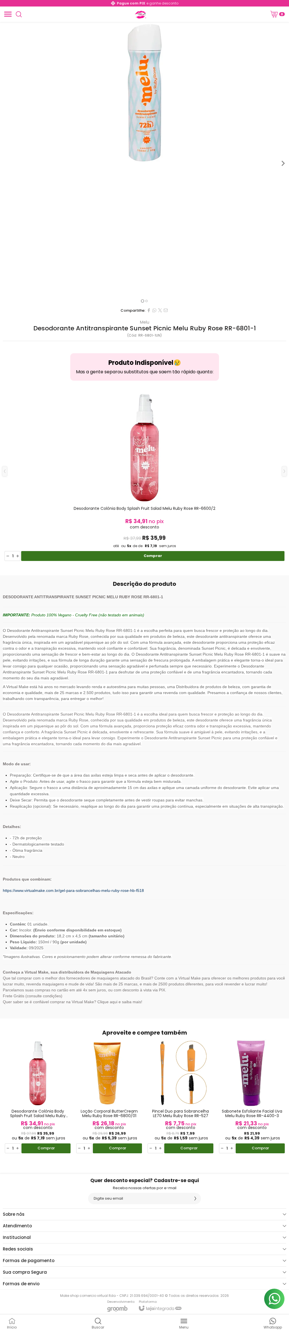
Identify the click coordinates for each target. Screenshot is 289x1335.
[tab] (142, 300)
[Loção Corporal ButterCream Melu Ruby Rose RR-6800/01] (109, 1097)
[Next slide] (283, 163)
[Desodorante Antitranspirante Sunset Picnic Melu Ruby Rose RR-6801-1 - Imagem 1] (144, 92)
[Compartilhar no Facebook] (149, 310)
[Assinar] (195, 1198)
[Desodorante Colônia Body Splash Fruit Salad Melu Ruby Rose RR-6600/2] (144, 475)
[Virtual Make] (140, 14)
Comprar (153, 555)
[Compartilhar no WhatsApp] (154, 310)
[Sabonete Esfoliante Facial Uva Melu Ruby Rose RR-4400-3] (251, 1097)
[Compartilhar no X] (160, 310)
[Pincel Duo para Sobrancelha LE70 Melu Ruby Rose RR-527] (180, 1097)
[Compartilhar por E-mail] (166, 310)
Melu (144, 322)
